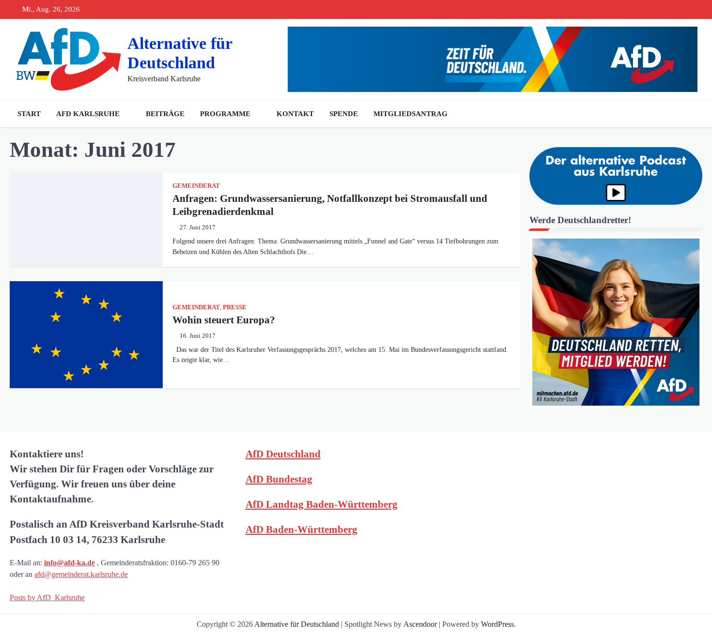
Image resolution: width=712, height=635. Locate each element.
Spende (343, 114)
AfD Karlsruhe (88, 114)
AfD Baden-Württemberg (301, 529)
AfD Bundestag (279, 478)
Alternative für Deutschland (296, 624)
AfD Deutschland (283, 453)
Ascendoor (420, 624)
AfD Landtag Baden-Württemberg (322, 504)
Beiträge (165, 114)
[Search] (692, 113)
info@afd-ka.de (69, 563)
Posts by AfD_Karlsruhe (47, 597)
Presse (235, 307)
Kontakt (295, 114)
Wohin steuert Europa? (223, 320)
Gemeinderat (196, 185)
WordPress (497, 624)
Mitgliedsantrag (410, 114)
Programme (225, 114)
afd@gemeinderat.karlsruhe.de (81, 574)
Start (29, 114)
